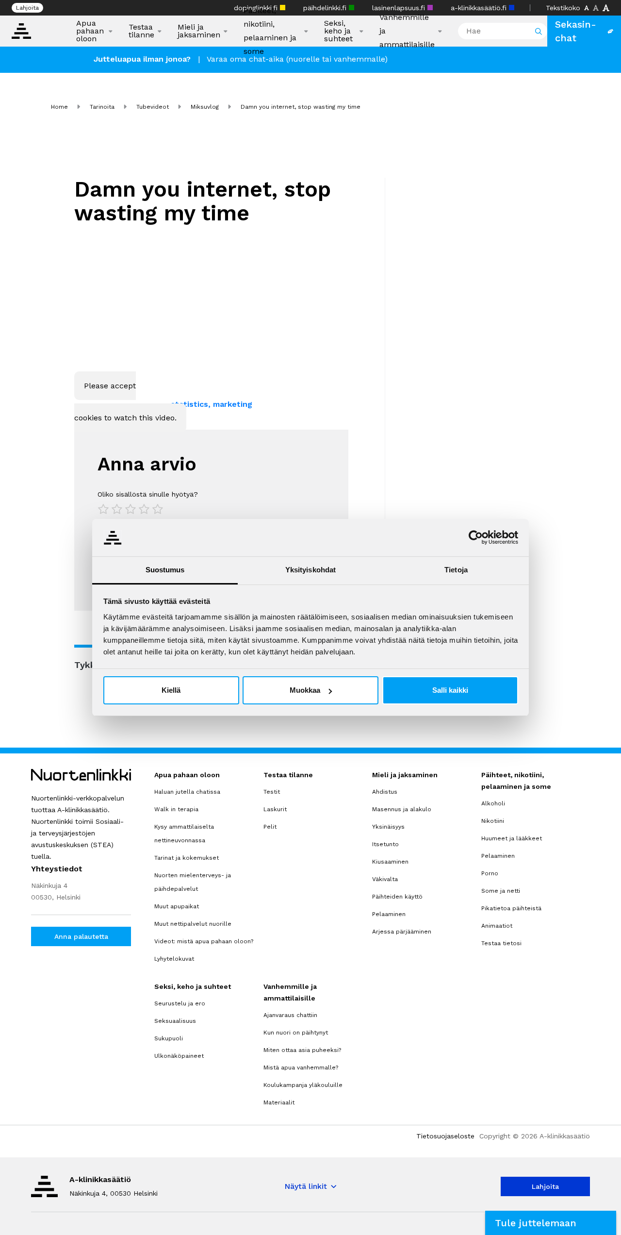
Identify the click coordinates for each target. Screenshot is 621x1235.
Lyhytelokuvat (174, 958)
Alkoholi (493, 803)
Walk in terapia (176, 809)
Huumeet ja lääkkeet (511, 838)
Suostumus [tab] (165, 570)
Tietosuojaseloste (445, 1136)
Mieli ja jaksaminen (199, 31)
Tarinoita (102, 106)
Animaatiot (496, 925)
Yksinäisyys (388, 826)
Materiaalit (278, 1102)
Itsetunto (385, 844)
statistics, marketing (211, 404)
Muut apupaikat (176, 906)
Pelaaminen (389, 914)
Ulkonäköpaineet (179, 1055)
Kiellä (171, 690)
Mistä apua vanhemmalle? (300, 1067)
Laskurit (275, 809)
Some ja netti (500, 890)
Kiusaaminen (390, 861)
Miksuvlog (205, 106)
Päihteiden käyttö (397, 896)
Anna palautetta (81, 936)
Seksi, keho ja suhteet (338, 31)
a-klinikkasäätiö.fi (480, 8)
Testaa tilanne (141, 31)
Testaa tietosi (501, 943)
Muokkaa (305, 690)
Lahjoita (27, 7)
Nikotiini (492, 821)
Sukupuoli (168, 1038)
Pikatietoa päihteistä (511, 908)
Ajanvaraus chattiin (290, 1015)
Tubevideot (152, 106)
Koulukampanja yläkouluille (303, 1085)
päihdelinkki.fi (326, 8)
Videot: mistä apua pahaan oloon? (203, 941)
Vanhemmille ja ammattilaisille (407, 31)
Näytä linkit (305, 1186)
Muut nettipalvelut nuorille (192, 923)
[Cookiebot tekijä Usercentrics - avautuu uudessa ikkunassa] (475, 537)
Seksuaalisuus (175, 1021)
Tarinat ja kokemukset (186, 857)
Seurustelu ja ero (179, 1003)
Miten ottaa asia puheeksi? (302, 1050)
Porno (489, 873)
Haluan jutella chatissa (187, 791)
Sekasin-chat (575, 31)
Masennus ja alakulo (401, 809)
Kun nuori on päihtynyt (295, 1032)
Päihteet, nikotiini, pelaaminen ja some (270, 31)
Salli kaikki (450, 690)
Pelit (270, 826)
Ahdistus (384, 791)
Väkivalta (385, 879)
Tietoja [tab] (456, 570)
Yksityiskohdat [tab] (310, 570)
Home (59, 106)
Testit (271, 791)
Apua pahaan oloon (90, 31)
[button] (550, 1223)
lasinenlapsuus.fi (399, 8)
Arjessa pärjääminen (401, 931)
